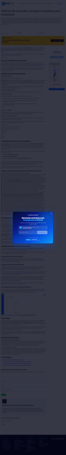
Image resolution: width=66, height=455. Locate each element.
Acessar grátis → (42, 232)
